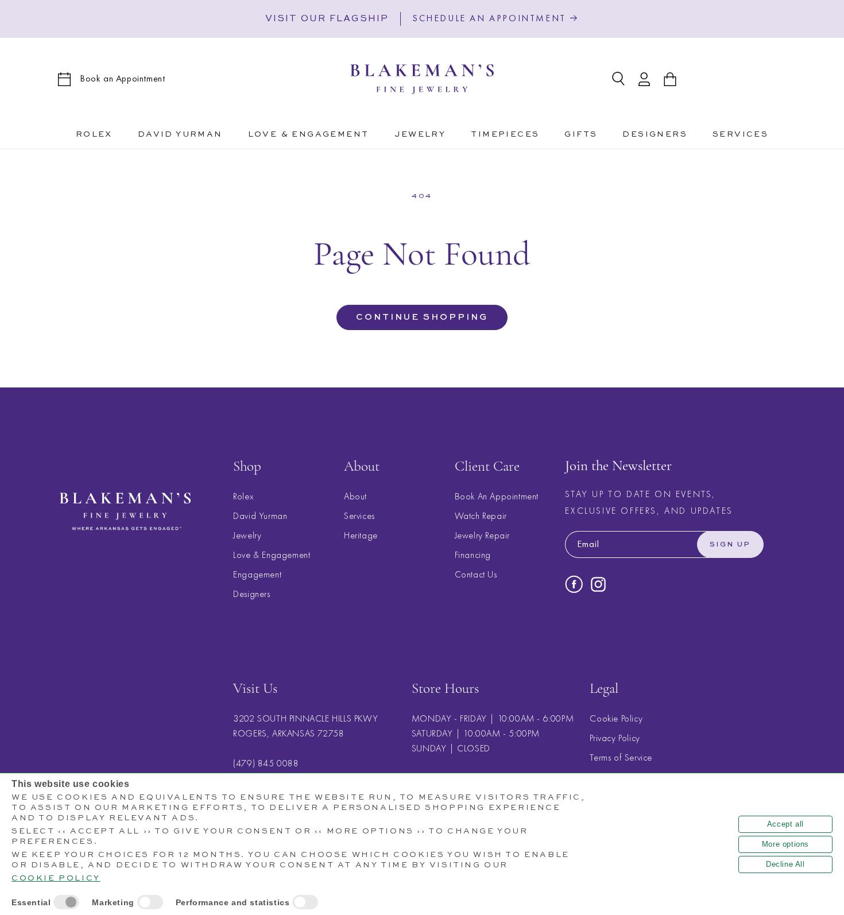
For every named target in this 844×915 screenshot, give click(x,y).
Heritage (361, 535)
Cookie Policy (616, 719)
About (355, 496)
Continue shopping (422, 317)
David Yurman (260, 516)
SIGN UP (730, 544)
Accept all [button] (785, 824)
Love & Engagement (271, 555)
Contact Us (476, 574)
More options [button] (785, 844)
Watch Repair (481, 516)
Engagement (257, 574)
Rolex (243, 496)
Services (359, 516)
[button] (308, 133)
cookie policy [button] (55, 878)
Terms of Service (621, 758)
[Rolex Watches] (739, 79)
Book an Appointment (122, 78)
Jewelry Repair (482, 535)
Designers (251, 594)
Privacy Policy (615, 738)
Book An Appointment (497, 496)
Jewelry (247, 535)
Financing (473, 555)
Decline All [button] (785, 864)
